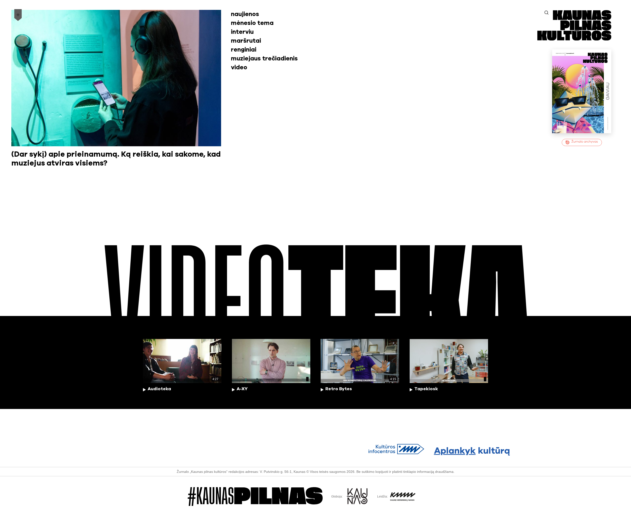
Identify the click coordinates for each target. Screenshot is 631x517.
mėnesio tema (252, 23)
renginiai (243, 50)
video (239, 68)
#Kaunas (255, 496)
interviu (242, 32)
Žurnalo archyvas (584, 141)
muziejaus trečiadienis (264, 59)
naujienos (245, 14)
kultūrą (472, 450)
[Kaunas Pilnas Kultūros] (574, 39)
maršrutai (246, 41)
